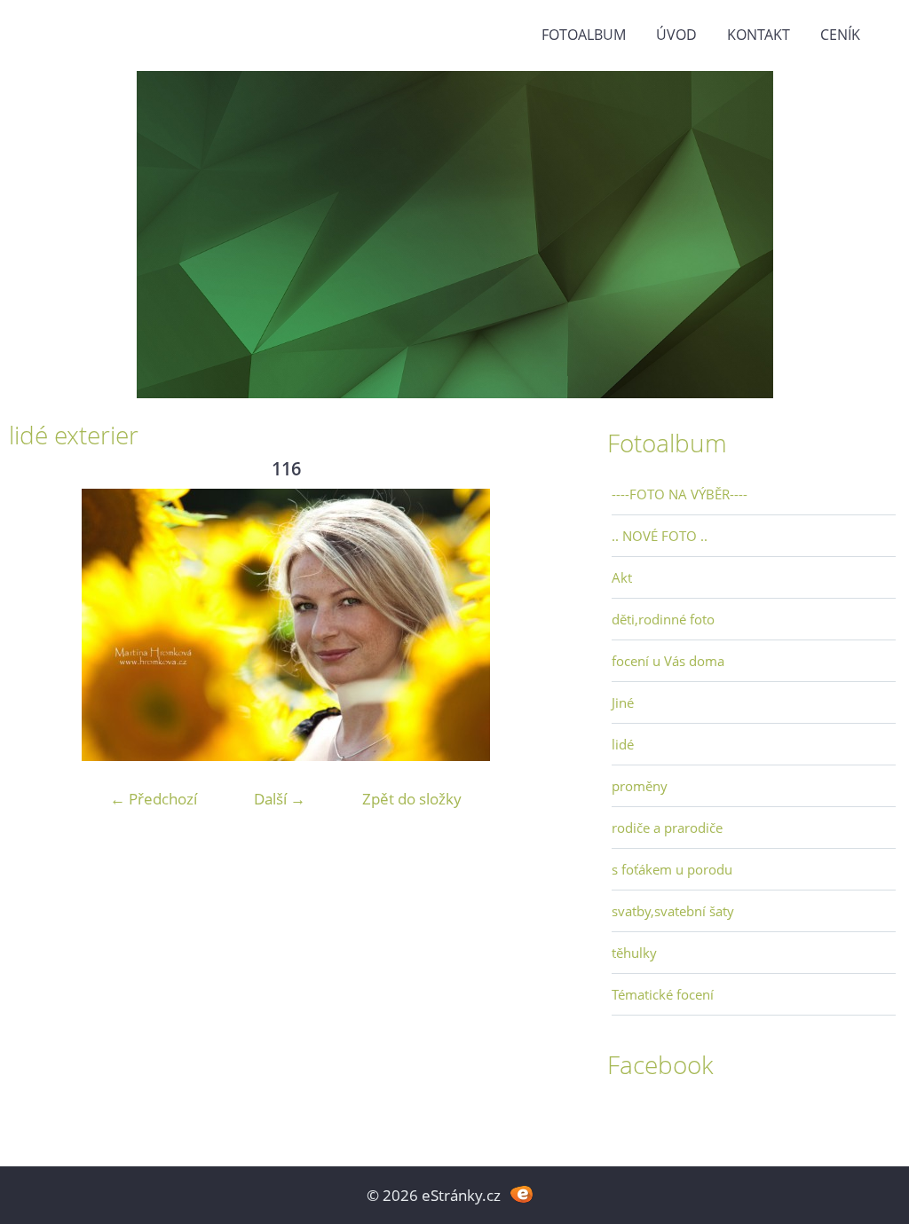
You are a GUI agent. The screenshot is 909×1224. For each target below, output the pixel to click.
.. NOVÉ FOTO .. (659, 536)
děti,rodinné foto (663, 619)
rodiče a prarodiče (667, 827)
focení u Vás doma (668, 661)
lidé (623, 744)
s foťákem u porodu (672, 869)
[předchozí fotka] (38, 625)
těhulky (634, 952)
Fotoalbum (583, 34)
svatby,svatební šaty (673, 911)
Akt (622, 577)
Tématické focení (663, 994)
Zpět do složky (412, 799)
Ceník (840, 34)
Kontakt (758, 34)
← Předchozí (153, 799)
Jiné (623, 702)
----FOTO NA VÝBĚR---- (679, 494)
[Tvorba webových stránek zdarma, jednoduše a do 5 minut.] (522, 1193)
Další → (279, 799)
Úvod (676, 34)
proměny (640, 786)
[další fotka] (534, 625)
